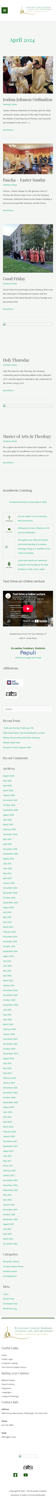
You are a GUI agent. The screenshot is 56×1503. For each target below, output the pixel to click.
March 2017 (8, 1165)
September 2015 (10, 1219)
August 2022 (8, 907)
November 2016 (10, 1185)
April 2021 (7, 975)
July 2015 (7, 1229)
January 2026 (9, 795)
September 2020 (10, 1004)
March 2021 (8, 980)
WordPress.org (10, 1308)
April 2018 (7, 1121)
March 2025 (8, 824)
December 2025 (10, 800)
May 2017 (7, 1160)
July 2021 (7, 961)
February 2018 (9, 1131)
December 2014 (10, 1243)
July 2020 (7, 1009)
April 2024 (7, 844)
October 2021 (9, 946)
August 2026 (8, 775)
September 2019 (10, 1053)
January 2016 (9, 1204)
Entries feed (8, 1298)
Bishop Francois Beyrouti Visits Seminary (21, 737)
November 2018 (10, 1092)
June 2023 (7, 868)
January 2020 (9, 1034)
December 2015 (10, 1209)
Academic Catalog (9, 1363)
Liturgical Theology (10, 1396)
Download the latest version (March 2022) (28, 502)
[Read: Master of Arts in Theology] (28, 417)
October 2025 (9, 805)
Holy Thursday (16, 360)
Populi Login (7, 1359)
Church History (8, 1384)
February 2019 (9, 1078)
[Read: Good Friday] (28, 248)
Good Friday (14, 278)
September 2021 (10, 951)
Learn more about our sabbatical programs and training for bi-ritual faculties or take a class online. (33, 564)
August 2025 (8, 814)
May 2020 (7, 1014)
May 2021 (7, 970)
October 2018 (9, 1097)
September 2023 (10, 853)
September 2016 (10, 1190)
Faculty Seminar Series (13, 1266)
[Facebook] (15, 1475)
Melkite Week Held (11, 742)
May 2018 (7, 1117)
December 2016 (10, 1180)
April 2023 (7, 878)
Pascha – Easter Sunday (24, 180)
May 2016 (7, 1194)
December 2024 (10, 834)
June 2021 (7, 965)
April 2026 (7, 785)
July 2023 (7, 863)
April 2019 (7, 1073)
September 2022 (10, 902)
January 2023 (9, 883)
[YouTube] (25, 1475)
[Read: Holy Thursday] (28, 338)
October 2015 (9, 1214)
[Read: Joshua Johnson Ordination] (28, 74)
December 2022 (10, 888)
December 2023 (10, 849)
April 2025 (7, 819)
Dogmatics (6, 1388)
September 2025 (10, 810)
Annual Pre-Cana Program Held (17, 747)
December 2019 (10, 1039)
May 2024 (7, 839)
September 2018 (10, 1102)
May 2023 (7, 873)
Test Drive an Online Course (13, 1367)
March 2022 (8, 927)
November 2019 (10, 1044)
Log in (6, 1294)
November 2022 (10, 892)
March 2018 (8, 1126)
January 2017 (9, 1175)
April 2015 (7, 1234)
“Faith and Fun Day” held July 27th (18, 728)
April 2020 (7, 1019)
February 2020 (9, 1029)
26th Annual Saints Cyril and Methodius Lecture (24, 733)
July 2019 (7, 1063)
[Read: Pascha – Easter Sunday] (28, 158)
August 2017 (8, 1151)
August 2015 (8, 1224)
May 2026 (7, 780)
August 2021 (8, 956)
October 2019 (9, 1048)
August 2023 (8, 858)
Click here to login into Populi (28, 657)
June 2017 (7, 1156)
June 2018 (7, 1112)
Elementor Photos (11, 1261)
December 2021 (10, 936)
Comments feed (10, 1303)
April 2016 (7, 1199)
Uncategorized (9, 1276)
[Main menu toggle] (4, 10)
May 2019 (7, 1068)
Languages (6, 1392)
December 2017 (10, 1141)
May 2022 (7, 917)
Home (4, 1355)
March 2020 (8, 1024)
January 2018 (9, 1136)
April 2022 (7, 922)
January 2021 (9, 985)
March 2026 (8, 790)
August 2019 (8, 1058)
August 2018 (8, 1107)
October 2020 (9, 1000)
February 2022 (9, 931)
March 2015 (8, 1238)
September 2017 (10, 1146)
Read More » (8, 129)
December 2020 (10, 990)
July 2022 (7, 912)
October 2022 (9, 897)
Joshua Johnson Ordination (27, 99)
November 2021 (10, 941)
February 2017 (9, 1170)
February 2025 (9, 829)
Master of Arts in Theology (27, 436)
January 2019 (9, 1082)
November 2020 (10, 995)
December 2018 (10, 1087)
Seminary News (10, 104)
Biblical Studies (8, 1380)
